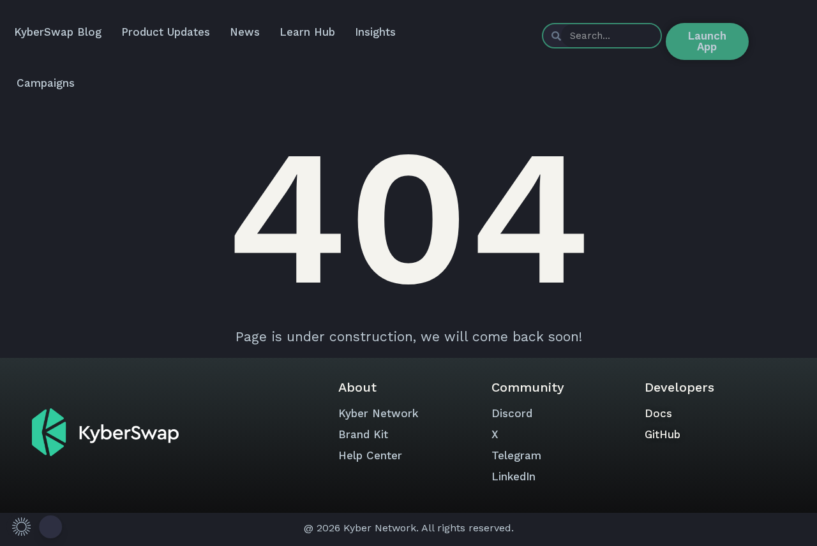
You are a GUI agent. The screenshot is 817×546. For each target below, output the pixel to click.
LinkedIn (513, 476)
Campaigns (46, 83)
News (245, 32)
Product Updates (165, 32)
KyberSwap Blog (57, 32)
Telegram (516, 455)
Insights (375, 32)
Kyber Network (378, 413)
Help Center (370, 455)
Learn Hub (307, 32)
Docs (658, 413)
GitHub (662, 434)
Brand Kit (363, 434)
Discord (511, 413)
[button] (35, 526)
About (357, 387)
